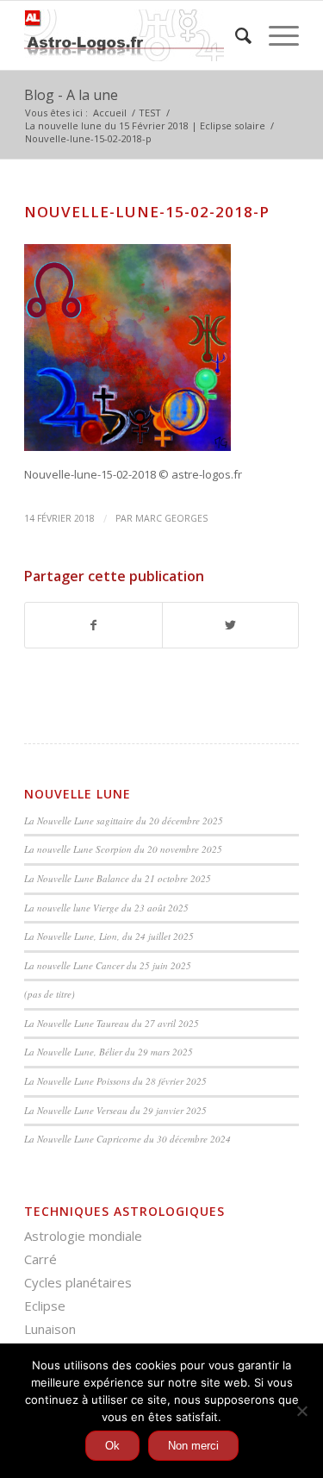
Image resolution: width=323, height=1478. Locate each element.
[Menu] (275, 35)
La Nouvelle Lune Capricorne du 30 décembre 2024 (127, 1138)
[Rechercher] (235, 35)
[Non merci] (301, 1410)
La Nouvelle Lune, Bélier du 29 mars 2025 (108, 1051)
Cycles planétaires (78, 1282)
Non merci (193, 1445)
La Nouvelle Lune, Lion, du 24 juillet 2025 (109, 936)
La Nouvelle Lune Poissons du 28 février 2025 (115, 1080)
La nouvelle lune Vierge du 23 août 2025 (106, 907)
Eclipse (44, 1305)
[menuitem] (235, 35)
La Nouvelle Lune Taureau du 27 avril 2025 (111, 1023)
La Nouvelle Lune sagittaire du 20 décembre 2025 (123, 820)
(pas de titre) (49, 993)
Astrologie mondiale (83, 1235)
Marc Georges (171, 518)
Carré (40, 1259)
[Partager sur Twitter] (230, 625)
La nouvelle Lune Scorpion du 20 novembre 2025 (123, 848)
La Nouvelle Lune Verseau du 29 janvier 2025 (115, 1110)
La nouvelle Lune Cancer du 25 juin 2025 (107, 965)
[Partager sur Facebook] (93, 625)
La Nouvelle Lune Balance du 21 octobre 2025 (117, 878)
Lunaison (50, 1328)
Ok (112, 1445)
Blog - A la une (71, 94)
